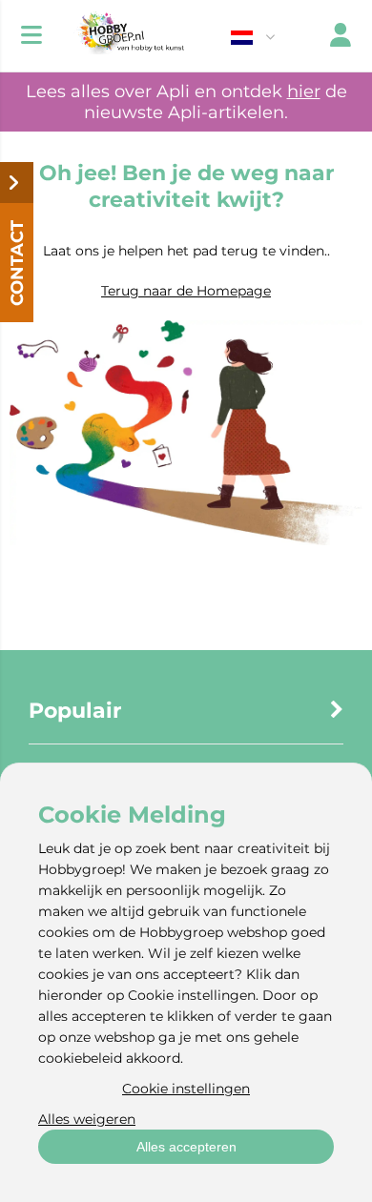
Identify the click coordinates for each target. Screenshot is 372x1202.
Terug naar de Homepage (186, 290)
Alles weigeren (86, 1119)
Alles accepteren (186, 1146)
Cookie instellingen (186, 1088)
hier (303, 91)
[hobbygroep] (128, 35)
